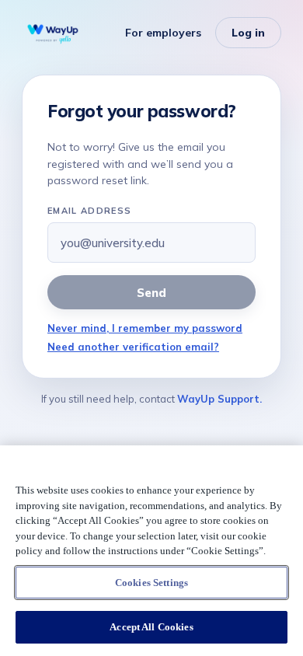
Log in (248, 33)
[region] (151, 550)
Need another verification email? (133, 346)
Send (151, 292)
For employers (163, 33)
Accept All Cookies (151, 627)
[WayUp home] (53, 32)
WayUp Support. (219, 399)
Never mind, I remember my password (144, 328)
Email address (89, 210)
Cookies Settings (151, 582)
